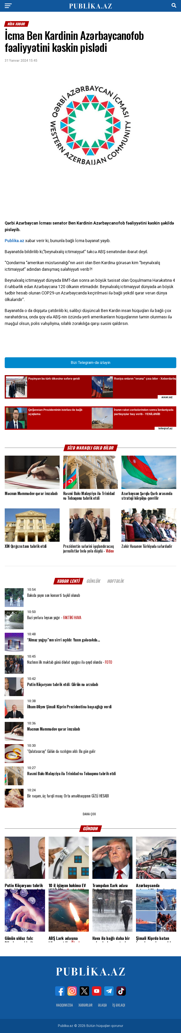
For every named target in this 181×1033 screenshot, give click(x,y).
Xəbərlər (85, 1005)
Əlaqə (102, 1005)
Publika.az (14, 240)
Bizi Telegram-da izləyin (90, 362)
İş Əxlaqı (118, 1005)
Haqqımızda (64, 1005)
